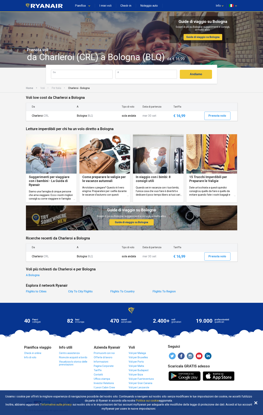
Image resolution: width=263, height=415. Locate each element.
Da (54, 72)
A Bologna (33, 275)
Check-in (125, 5)
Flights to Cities (36, 291)
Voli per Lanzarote (139, 387)
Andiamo (196, 74)
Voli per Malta (136, 366)
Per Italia (56, 88)
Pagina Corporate (104, 366)
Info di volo (30, 357)
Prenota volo (217, 115)
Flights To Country (122, 291)
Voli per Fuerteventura (141, 378)
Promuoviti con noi (104, 353)
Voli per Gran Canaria (140, 383)
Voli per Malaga (137, 353)
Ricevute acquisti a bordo (73, 357)
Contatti (98, 374)
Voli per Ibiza (136, 374)
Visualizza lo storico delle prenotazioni (73, 363)
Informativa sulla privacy (56, 404)
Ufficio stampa (102, 378)
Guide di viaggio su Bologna (203, 37)
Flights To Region (164, 291)
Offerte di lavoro (103, 357)
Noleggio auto (149, 5)
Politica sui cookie (147, 400)
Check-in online (32, 353)
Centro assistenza (69, 353)
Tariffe (98, 370)
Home (29, 88)
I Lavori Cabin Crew (104, 387)
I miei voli (105, 5)
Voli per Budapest (138, 370)
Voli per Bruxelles (138, 357)
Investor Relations (104, 383)
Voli (42, 88)
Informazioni (101, 361)
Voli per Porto (136, 361)
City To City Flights (80, 291)
